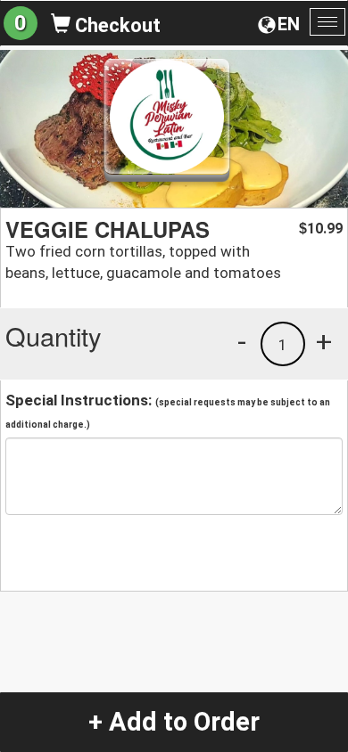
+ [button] (324, 341)
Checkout (115, 25)
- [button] (241, 341)
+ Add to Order (174, 722)
